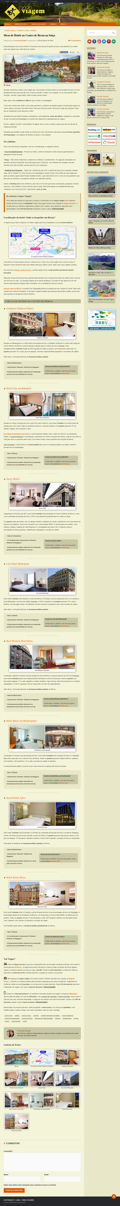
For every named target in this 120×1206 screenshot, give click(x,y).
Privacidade (33, 1)
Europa (53, 24)
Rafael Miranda (102, 53)
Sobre (7, 1)
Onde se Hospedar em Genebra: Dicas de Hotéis (101, 222)
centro (36, 1015)
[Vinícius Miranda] (91, 112)
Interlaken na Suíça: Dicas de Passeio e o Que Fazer (101, 273)
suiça (25, 1021)
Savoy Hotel (12, 479)
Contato (15, 1)
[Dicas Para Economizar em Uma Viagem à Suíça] (101, 296)
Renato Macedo (103, 96)
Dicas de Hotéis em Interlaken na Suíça (101, 196)
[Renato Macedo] (91, 100)
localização (16, 1021)
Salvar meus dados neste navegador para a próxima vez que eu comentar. (30, 1185)
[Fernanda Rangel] (91, 71)
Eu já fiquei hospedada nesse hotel (16, 434)
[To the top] (114, 1196)
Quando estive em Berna (12, 288)
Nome (6, 1174)
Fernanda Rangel (20, 40)
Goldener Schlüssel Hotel (19, 308)
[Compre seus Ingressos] (94, 144)
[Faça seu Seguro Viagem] (94, 138)
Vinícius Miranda (103, 109)
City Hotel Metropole (17, 563)
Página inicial (10, 30)
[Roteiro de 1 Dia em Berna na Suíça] (101, 244)
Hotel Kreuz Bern (15, 877)
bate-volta (8, 1015)
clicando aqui (64, 373)
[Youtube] (89, 41)
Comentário (8, 1151)
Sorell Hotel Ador (15, 797)
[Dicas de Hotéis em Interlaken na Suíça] (101, 192)
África (62, 24)
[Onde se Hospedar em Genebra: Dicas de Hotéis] (101, 217)
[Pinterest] (109, 41)
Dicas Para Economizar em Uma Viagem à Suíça (101, 300)
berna (17, 1015)
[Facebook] (94, 41)
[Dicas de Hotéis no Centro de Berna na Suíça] (42, 69)
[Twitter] (104, 41)
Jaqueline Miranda (104, 82)
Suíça (27, 30)
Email (46, 1174)
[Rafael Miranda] (91, 56)
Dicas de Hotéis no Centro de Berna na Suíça (29, 35)
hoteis (76, 1018)
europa (57, 1018)
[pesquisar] (113, 33)
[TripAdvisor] (114, 41)
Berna (33, 30)
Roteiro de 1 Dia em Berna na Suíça (100, 248)
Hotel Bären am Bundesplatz (21, 720)
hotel (7, 1021)
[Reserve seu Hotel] (94, 132)
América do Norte (38, 24)
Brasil (7, 24)
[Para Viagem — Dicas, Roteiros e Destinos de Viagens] (32, 12)
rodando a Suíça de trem (22, 270)
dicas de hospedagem (12, 1018)
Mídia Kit (24, 1)
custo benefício (67, 1015)
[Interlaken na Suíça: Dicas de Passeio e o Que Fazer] (101, 269)
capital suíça (26, 1015)
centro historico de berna (50, 1015)
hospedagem (67, 1018)
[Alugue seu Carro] (109, 132)
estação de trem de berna (44, 1018)
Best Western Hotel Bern (19, 641)
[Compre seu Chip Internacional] (109, 138)
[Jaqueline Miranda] (91, 85)
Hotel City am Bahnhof (18, 388)
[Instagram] (99, 41)
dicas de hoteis (27, 1018)
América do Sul (21, 24)
